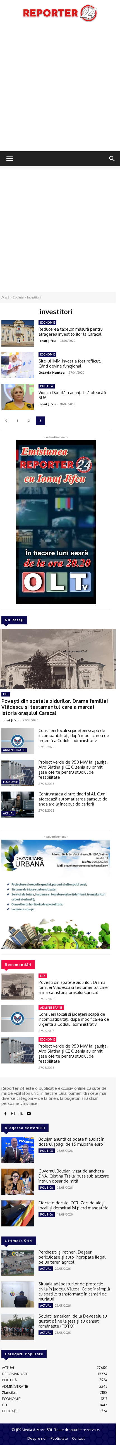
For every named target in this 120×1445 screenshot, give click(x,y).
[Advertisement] (60, 88)
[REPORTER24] (60, 12)
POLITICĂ (46, 386)
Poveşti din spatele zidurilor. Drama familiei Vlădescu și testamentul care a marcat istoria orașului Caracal (54, 707)
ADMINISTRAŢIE (14, 750)
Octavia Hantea (52, 372)
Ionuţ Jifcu (10, 720)
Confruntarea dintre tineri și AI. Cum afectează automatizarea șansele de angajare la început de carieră (73, 799)
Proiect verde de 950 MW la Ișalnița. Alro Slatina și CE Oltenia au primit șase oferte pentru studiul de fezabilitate (73, 769)
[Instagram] (13, 1114)
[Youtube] (29, 1114)
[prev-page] (6, 420)
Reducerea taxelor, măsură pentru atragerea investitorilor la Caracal (71, 331)
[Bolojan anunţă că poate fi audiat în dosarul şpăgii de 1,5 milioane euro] (17, 1150)
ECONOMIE (10, 782)
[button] (9, 158)
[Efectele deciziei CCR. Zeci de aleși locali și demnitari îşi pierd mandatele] (17, 1213)
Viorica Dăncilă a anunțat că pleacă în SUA (73, 395)
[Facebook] (5, 1114)
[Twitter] (21, 1114)
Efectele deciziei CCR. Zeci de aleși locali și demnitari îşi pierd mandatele (74, 1205)
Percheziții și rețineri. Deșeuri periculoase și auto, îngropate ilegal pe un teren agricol (72, 1257)
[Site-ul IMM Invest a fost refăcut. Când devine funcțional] (17, 365)
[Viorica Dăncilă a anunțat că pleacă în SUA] (17, 397)
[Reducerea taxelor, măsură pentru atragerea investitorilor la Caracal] (17, 333)
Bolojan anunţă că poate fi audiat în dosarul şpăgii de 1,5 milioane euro (71, 1141)
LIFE (5, 694)
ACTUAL (8, 813)
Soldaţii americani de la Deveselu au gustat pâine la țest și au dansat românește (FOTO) (73, 1321)
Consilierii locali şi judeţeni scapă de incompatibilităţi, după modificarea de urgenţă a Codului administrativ (74, 735)
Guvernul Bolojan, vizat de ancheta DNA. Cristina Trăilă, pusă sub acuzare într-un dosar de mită (74, 1176)
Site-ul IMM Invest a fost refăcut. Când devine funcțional (70, 363)
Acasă (5, 297)
